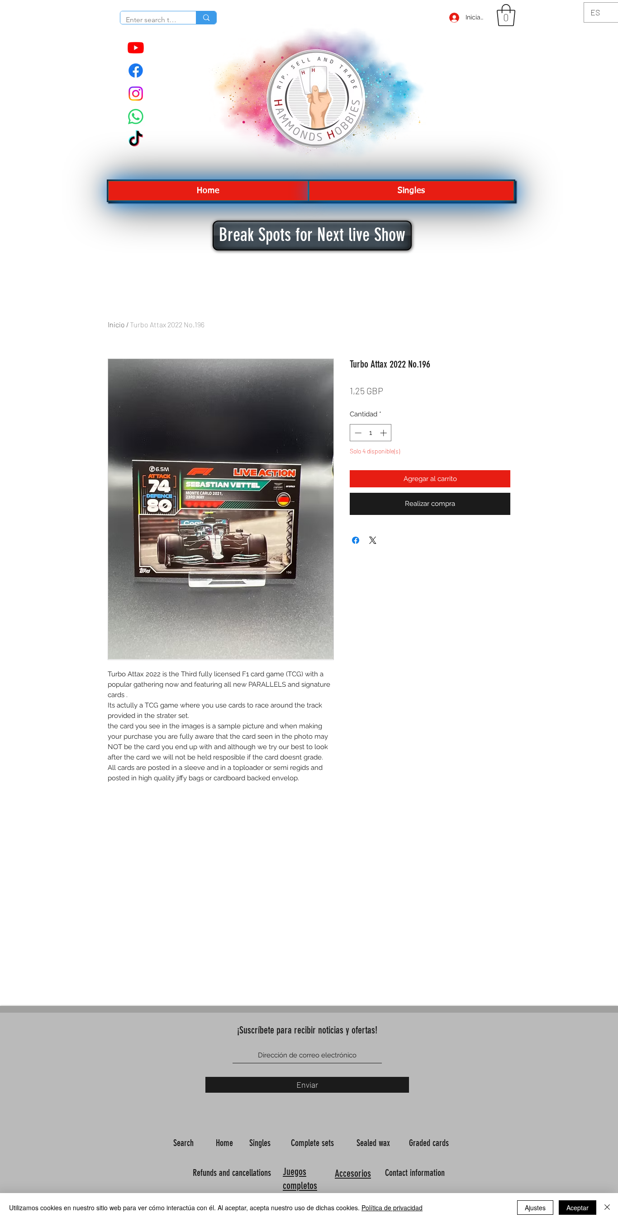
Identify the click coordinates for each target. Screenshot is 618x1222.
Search (184, 1142)
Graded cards (430, 1142)
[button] (506, 15)
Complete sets (313, 1142)
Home (225, 1142)
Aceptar (577, 1207)
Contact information (416, 1172)
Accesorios (353, 1173)
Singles (261, 1142)
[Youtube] (135, 47)
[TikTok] (135, 139)
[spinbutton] (370, 433)
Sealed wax (374, 1142)
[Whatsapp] (135, 116)
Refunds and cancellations (232, 1172)
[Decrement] (357, 433)
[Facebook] (135, 70)
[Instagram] (135, 93)
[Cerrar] (607, 1207)
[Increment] (384, 433)
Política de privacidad (392, 1207)
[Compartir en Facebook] (355, 540)
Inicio (116, 324)
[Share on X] (372, 540)
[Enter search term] (206, 17)
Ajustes (535, 1207)
